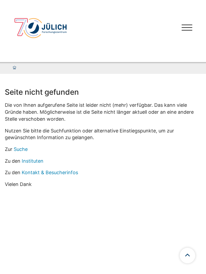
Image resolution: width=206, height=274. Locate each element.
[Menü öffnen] (187, 28)
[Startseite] (14, 68)
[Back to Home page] (40, 28)
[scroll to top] (187, 255)
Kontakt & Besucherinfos (50, 172)
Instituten (32, 161)
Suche (21, 149)
